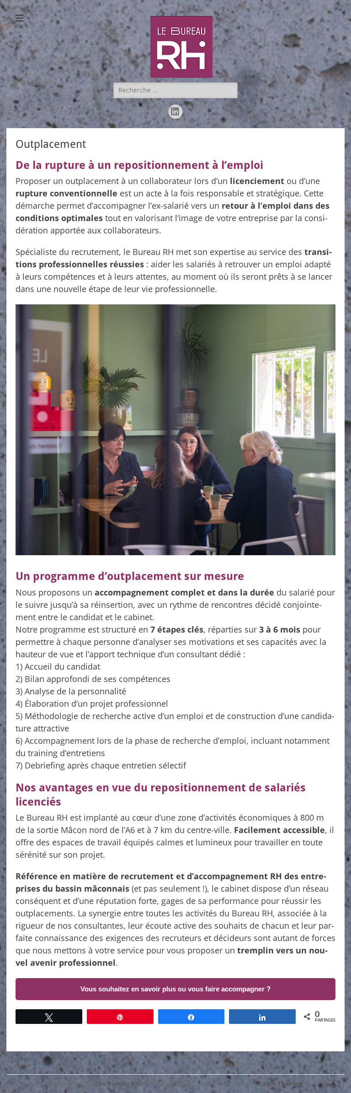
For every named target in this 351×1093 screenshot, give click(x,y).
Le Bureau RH (119, 1083)
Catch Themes (280, 1083)
